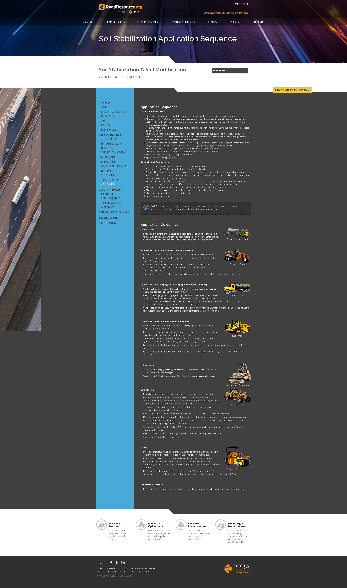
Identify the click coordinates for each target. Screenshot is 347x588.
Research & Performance (114, 212)
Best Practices (110, 129)
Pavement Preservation (183, 21)
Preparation (108, 162)
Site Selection (109, 139)
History (105, 125)
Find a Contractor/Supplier (292, 90)
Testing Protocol (111, 198)
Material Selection (112, 143)
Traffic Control (110, 179)
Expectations (108, 116)
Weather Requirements (114, 166)
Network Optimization (148, 21)
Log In (237, 3)
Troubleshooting (111, 203)
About (104, 107)
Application (108, 184)
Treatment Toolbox (115, 21)
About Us (88, 21)
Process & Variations (113, 111)
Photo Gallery (107, 222)
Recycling (212, 21)
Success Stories (109, 217)
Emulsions (235, 21)
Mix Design (107, 148)
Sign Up (245, 3)
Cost (104, 120)
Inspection (107, 194)
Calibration (108, 175)
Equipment (107, 171)
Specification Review (113, 152)
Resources (258, 21)
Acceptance (108, 207)
